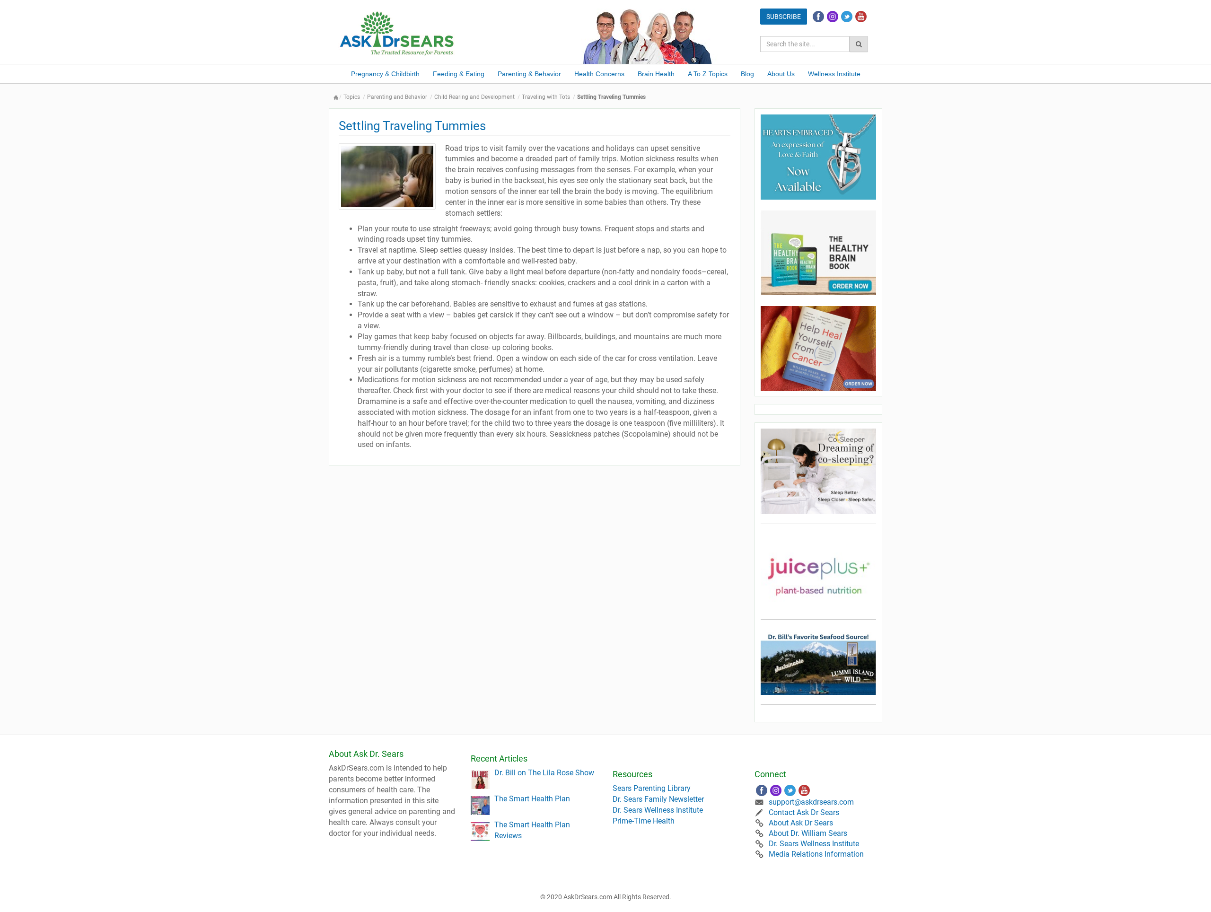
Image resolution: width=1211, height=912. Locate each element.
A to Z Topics (708, 74)
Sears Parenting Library (652, 788)
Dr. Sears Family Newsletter (658, 799)
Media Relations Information (816, 854)
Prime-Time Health (644, 820)
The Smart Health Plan (532, 798)
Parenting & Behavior (529, 74)
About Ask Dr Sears (801, 822)
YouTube (861, 16)
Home (335, 97)
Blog (747, 74)
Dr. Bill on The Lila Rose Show (544, 772)
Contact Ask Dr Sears (804, 812)
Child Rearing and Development (474, 97)
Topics (351, 97)
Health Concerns (599, 74)
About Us (781, 74)
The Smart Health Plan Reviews (532, 830)
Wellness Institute (834, 74)
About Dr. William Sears (808, 833)
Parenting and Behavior (397, 97)
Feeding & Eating (458, 74)
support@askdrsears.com (811, 802)
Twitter (846, 16)
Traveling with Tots (546, 97)
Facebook (818, 16)
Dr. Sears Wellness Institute (658, 810)
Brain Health (656, 74)
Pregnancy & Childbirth (385, 74)
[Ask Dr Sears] (397, 32)
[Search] (859, 44)
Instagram (832, 16)
